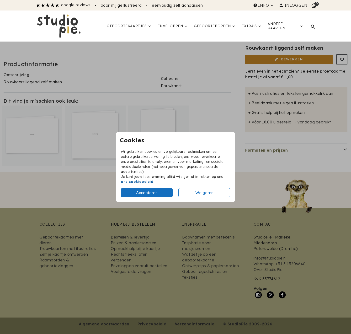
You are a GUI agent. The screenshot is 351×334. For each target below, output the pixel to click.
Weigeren (204, 192)
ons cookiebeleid (137, 182)
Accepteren (147, 192)
